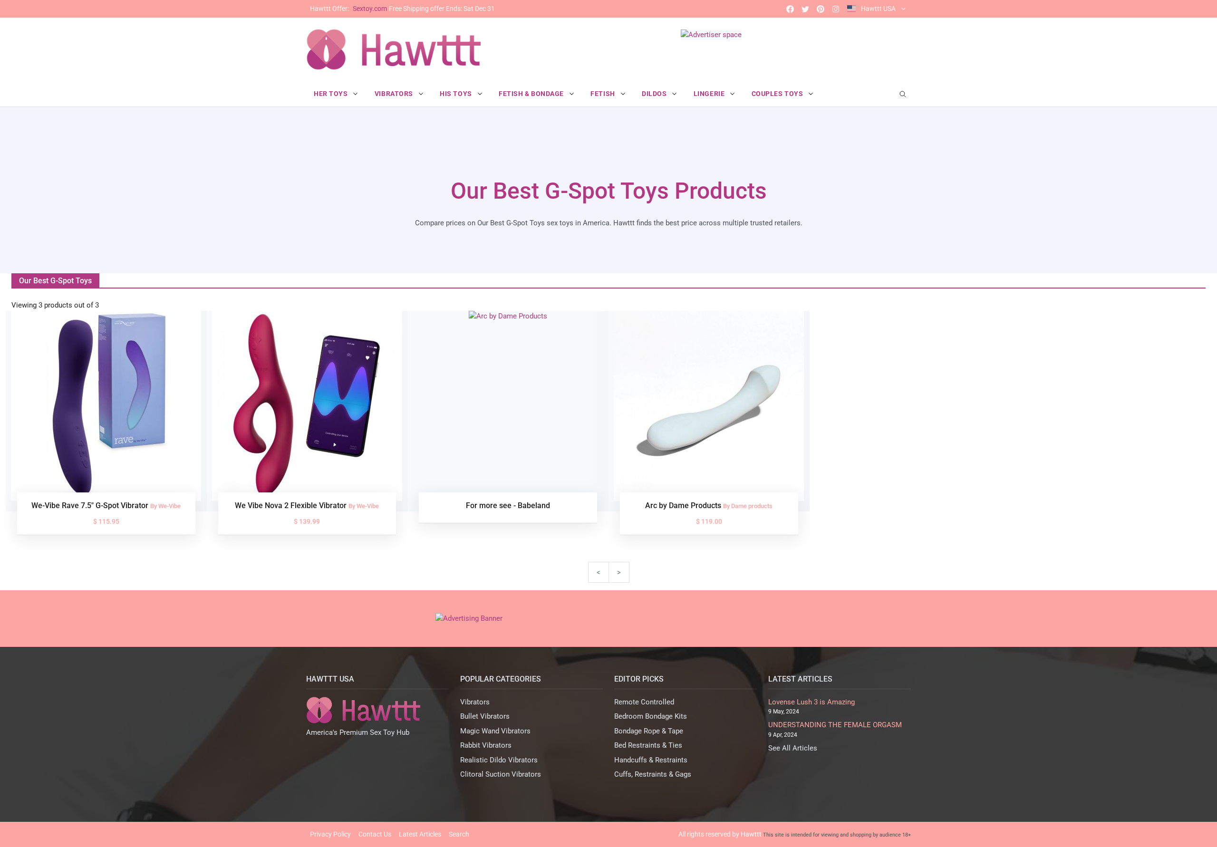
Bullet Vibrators (485, 716)
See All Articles (792, 748)
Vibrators (475, 702)
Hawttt (751, 834)
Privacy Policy (330, 834)
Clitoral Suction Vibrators (500, 774)
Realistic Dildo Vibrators (499, 760)
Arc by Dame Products (684, 505)
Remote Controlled (644, 702)
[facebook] (790, 9)
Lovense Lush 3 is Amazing (811, 702)
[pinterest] (820, 9)
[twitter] (805, 9)
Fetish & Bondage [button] (532, 93)
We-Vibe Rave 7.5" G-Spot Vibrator (90, 505)
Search (459, 834)
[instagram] (835, 9)
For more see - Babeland (508, 505)
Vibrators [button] (395, 93)
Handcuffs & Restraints (650, 760)
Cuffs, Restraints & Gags (652, 774)
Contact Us (374, 834)
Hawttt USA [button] (878, 8)
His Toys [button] (456, 93)
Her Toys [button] (331, 93)
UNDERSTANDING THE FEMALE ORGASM (835, 725)
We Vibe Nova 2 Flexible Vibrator (291, 505)
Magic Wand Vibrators (495, 731)
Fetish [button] (603, 93)
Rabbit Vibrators (486, 745)
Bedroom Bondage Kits (650, 716)
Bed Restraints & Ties (648, 745)
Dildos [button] (655, 93)
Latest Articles (420, 834)
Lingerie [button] (710, 93)
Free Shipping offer (402, 8)
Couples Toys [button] (778, 93)
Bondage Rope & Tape (648, 731)
